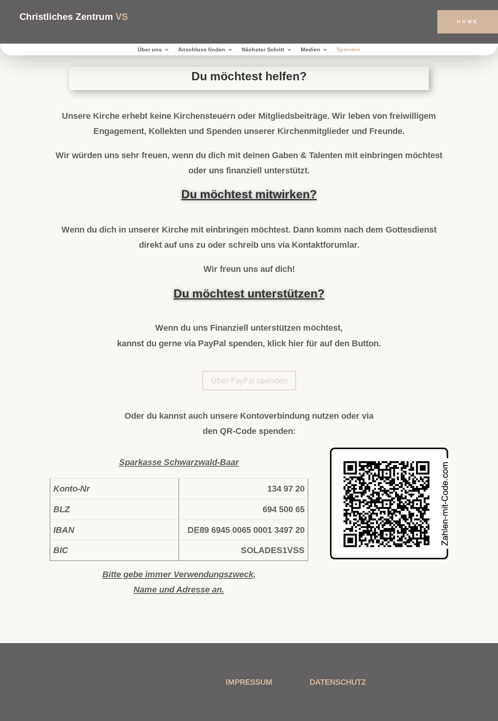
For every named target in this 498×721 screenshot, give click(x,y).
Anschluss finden (201, 50)
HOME (468, 22)
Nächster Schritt (263, 50)
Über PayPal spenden (249, 380)
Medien (310, 50)
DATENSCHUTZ (338, 682)
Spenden (348, 50)
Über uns (150, 50)
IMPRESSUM (249, 682)
